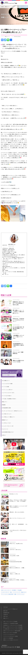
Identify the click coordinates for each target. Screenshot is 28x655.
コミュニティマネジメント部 (7, 426)
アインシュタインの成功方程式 (7, 594)
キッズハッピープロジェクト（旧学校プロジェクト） (12, 410)
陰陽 (15, 594)
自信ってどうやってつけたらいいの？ (17, 518)
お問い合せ (5, 616)
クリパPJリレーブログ (6, 423)
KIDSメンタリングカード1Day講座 (10, 632)
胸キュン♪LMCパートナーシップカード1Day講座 (12, 627)
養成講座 (3, 404)
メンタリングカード (5, 592)
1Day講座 (19, 590)
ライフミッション (20, 594)
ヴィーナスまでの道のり (6, 395)
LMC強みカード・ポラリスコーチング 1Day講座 (12, 625)
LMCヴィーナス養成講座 (8, 638)
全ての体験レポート (6, 380)
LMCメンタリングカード (6, 590)
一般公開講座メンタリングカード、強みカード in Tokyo (18, 337)
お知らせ (3, 435)
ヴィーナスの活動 (5, 386)
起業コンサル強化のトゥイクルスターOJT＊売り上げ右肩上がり (18, 507)
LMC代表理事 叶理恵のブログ (8, 432)
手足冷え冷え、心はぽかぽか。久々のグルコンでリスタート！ (18, 320)
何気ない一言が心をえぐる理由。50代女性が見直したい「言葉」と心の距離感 (17, 500)
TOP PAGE (5, 607)
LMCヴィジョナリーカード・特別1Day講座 (11, 630)
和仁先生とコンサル (13, 493)
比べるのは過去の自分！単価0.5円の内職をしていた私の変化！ (18, 328)
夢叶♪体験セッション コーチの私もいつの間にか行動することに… (18, 312)
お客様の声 (5, 614)
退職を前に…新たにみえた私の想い (16, 512)
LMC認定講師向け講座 (6, 407)
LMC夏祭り (14, 590)
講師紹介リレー (5, 419)
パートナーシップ (16, 592)
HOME (2, 6)
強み (11, 592)
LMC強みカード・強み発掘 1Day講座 (10, 623)
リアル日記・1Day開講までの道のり (9, 398)
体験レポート (7, 6)
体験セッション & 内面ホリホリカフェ (10, 640)
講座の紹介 (5, 610)
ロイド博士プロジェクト (6, 413)
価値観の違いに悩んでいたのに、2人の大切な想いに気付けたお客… (18, 303)
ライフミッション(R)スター (7, 389)
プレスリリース (5, 429)
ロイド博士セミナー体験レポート (8, 416)
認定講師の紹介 (6, 612)
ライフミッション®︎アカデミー (9, 634)
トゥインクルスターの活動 (7, 383)
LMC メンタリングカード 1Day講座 (10, 621)
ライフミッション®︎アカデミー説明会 (10, 636)
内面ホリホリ (23, 592)
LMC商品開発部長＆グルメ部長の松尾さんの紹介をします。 (18, 345)
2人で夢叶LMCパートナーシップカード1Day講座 (12, 628)
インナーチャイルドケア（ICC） (8, 392)
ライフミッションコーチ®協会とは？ (10, 609)
